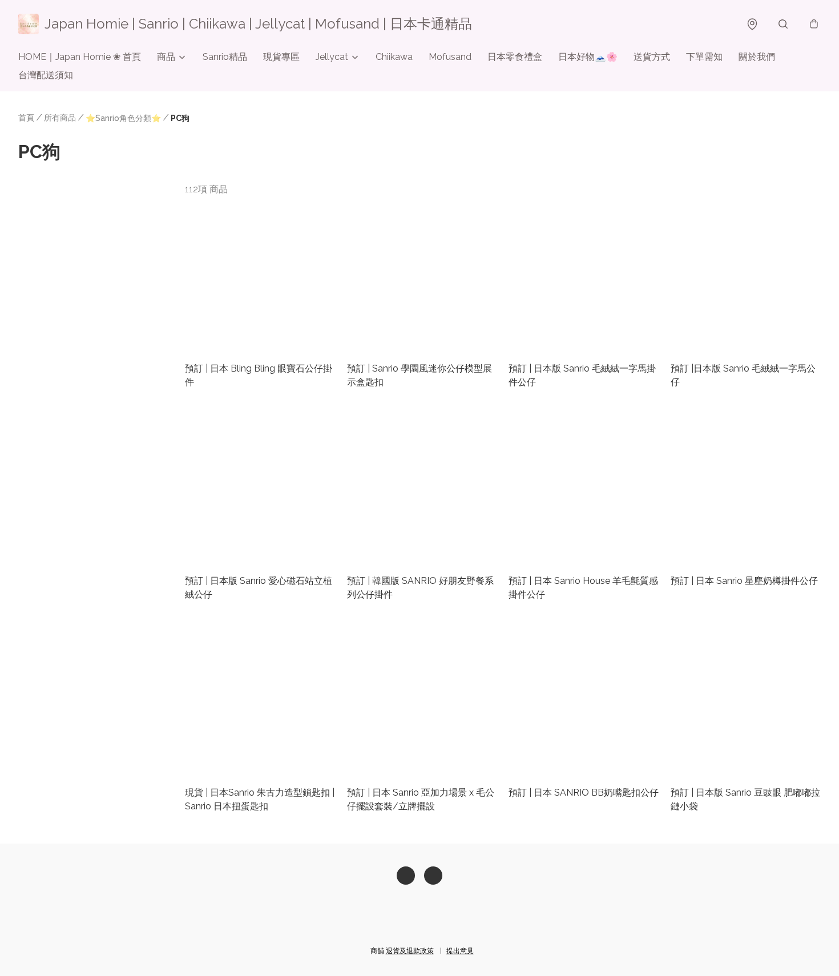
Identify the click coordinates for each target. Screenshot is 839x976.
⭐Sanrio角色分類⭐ (123, 118)
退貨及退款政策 (410, 951)
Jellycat (332, 56)
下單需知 (704, 56)
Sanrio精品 (225, 56)
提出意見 (460, 951)
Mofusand (450, 56)
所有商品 (60, 117)
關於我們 (757, 56)
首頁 (26, 117)
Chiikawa (394, 56)
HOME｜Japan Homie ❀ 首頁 (79, 56)
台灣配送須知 (45, 75)
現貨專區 (281, 56)
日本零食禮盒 (514, 56)
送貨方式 (652, 56)
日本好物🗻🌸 (588, 56)
